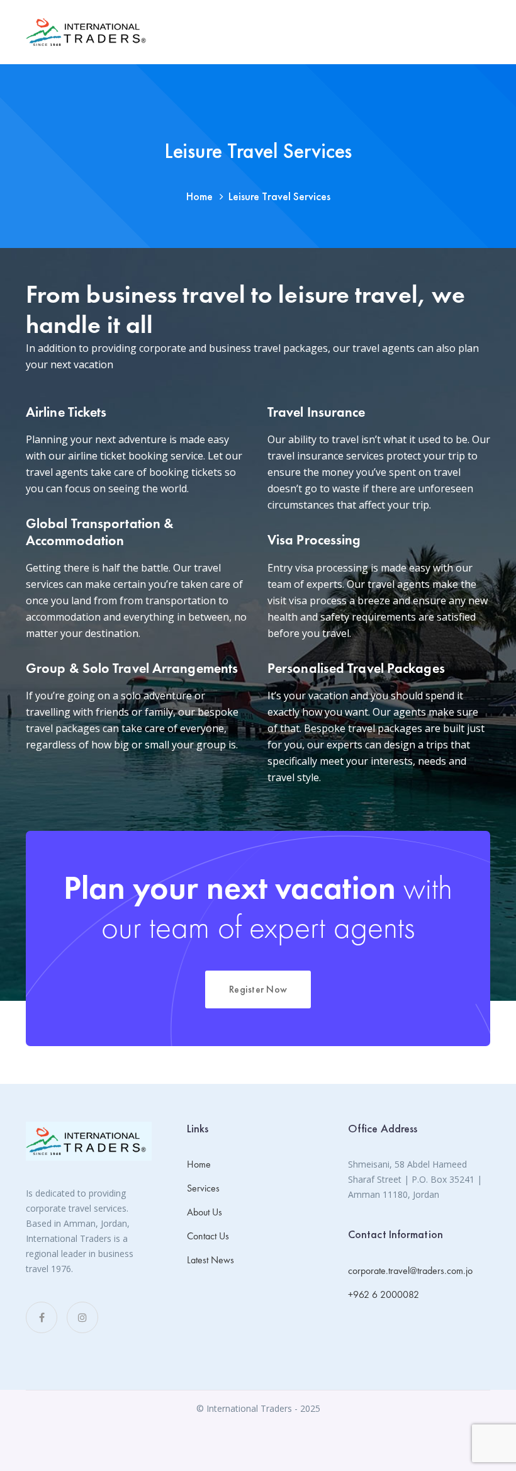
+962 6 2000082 (383, 1294)
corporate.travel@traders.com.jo (410, 1270)
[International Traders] (89, 32)
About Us (204, 1212)
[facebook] (41, 1317)
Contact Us (208, 1236)
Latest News (210, 1259)
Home (199, 196)
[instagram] (82, 1317)
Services (203, 1188)
